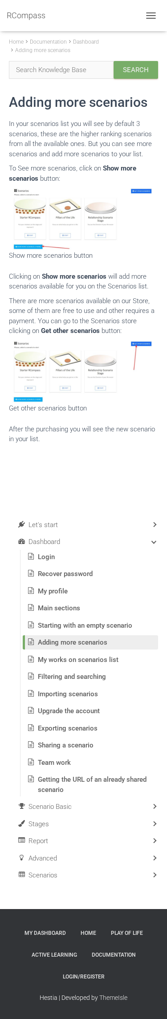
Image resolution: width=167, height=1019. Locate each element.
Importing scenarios (68, 694)
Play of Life (127, 933)
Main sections (59, 608)
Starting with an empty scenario (85, 625)
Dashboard (86, 42)
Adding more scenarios (42, 50)
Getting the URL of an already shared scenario (92, 784)
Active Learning (54, 955)
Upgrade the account (69, 711)
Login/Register (84, 977)
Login (46, 557)
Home (16, 42)
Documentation (48, 42)
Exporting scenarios (68, 728)
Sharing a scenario (66, 745)
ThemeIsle (113, 997)
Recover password (65, 574)
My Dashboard (45, 933)
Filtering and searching (72, 677)
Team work (54, 763)
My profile (53, 591)
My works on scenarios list (78, 660)
